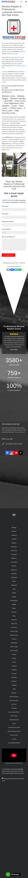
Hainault (14, 673)
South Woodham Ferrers (14, 731)
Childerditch (14, 642)
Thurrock (14, 658)
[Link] (8, 2)
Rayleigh (14, 527)
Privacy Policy (14, 735)
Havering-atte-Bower (14, 712)
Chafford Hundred (14, 719)
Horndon (14, 654)
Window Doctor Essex (12, 769)
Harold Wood (14, 716)
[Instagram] (12, 453)
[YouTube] (16, 453)
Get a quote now (8, 255)
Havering (14, 708)
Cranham (14, 639)
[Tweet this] (16, 270)
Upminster (14, 546)
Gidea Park (14, 623)
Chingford (14, 669)
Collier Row (14, 627)
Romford (14, 566)
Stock (14, 589)
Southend (14, 535)
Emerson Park (14, 631)
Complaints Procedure (14, 727)
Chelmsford (14, 562)
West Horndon (14, 646)
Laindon (14, 739)
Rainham (14, 692)
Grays (14, 723)
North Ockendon (14, 696)
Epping (14, 596)
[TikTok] (21, 453)
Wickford (14, 612)
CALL (21, 1)
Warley (14, 608)
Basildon (14, 543)
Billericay (14, 558)
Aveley (14, 662)
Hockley (14, 593)
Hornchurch (14, 550)
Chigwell (14, 685)
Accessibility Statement (14, 742)
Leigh (14, 689)
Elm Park (14, 704)
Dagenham (14, 569)
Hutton (14, 581)
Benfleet (14, 531)
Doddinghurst (14, 600)
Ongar (14, 616)
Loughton (14, 666)
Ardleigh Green (14, 635)
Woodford (14, 619)
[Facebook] (7, 453)
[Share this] (12, 270)
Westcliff (14, 539)
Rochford (14, 681)
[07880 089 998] (4, 444)
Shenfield (14, 573)
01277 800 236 (9, 200)
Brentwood (14, 577)
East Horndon (14, 650)
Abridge (14, 604)
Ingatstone (14, 585)
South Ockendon (14, 700)
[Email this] (8, 270)
